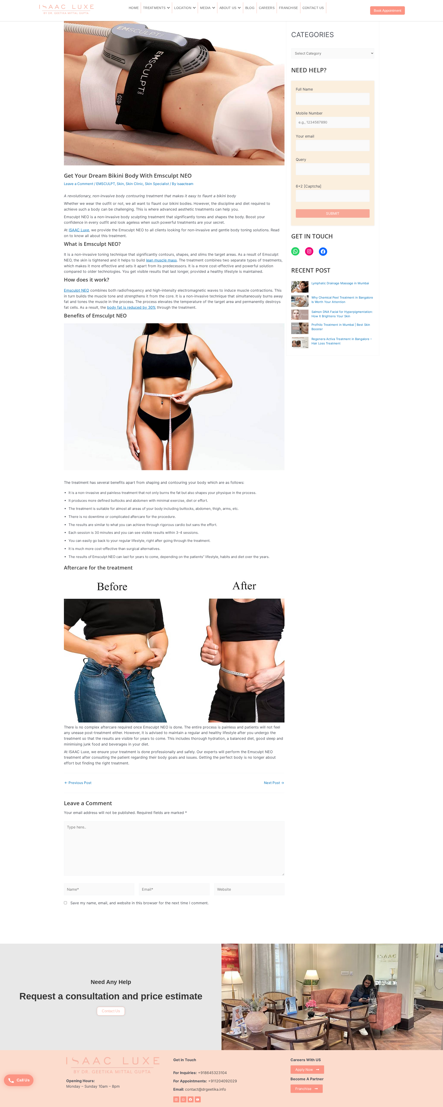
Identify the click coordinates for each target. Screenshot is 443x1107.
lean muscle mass (161, 260)
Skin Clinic (134, 184)
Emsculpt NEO (76, 290)
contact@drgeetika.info (206, 1089)
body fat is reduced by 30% (131, 307)
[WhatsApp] (295, 251)
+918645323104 (212, 1072)
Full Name (304, 89)
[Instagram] (309, 251)
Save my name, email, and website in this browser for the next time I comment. (139, 903)
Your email (305, 136)
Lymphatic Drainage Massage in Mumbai (340, 283)
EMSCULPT (105, 184)
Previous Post (77, 782)
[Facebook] (323, 251)
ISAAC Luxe (79, 230)
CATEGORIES (312, 34)
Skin (120, 184)
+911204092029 (222, 1081)
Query (301, 159)
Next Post (274, 782)
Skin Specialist (157, 184)
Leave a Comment (78, 184)
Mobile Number (309, 113)
